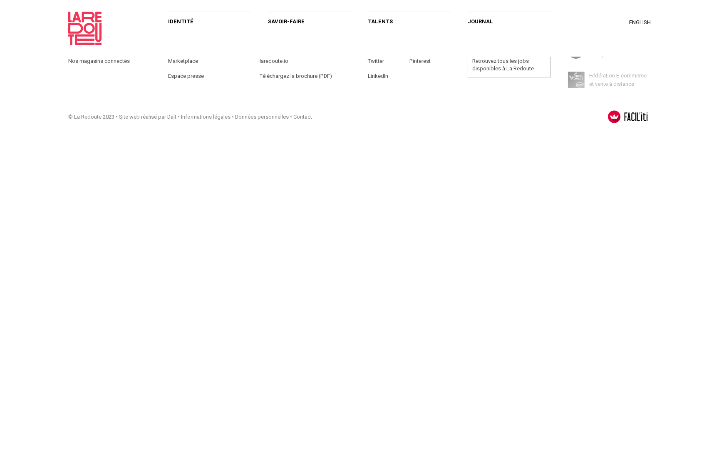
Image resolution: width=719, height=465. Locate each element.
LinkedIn (378, 76)
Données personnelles (262, 117)
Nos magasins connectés (99, 61)
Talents (380, 21)
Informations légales (206, 117)
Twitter (376, 61)
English (640, 22)
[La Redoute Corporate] (109, 28)
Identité (180, 21)
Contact (302, 117)
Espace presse (186, 76)
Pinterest (420, 61)
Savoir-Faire (286, 21)
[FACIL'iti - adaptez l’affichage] (628, 116)
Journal (480, 21)
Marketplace (183, 61)
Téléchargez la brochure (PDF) (296, 76)
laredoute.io (274, 61)
